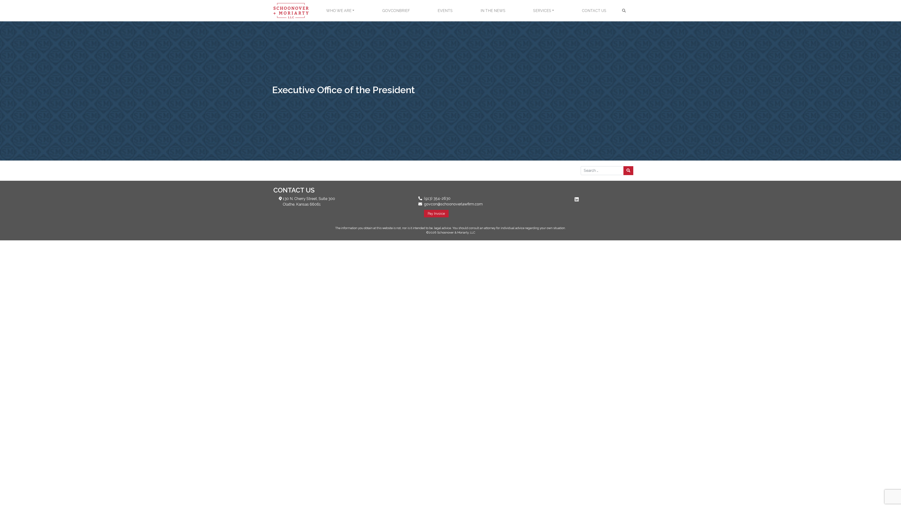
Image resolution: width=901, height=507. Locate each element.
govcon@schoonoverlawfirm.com (453, 204)
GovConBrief (396, 10)
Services (542, 10)
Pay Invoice (436, 213)
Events (445, 10)
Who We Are (338, 10)
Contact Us (594, 10)
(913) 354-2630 (437, 198)
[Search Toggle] (624, 10)
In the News (493, 10)
